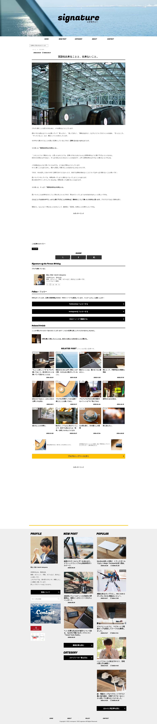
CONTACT (106, 718)
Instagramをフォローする (78, 311)
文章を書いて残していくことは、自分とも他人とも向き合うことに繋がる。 (65, 339)
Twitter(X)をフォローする (78, 304)
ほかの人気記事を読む (111, 708)
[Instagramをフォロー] (50, 284)
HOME (51, 718)
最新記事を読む (78, 645)
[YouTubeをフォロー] (53, 284)
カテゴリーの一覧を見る (78, 658)
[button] (94, 257)
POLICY (87, 718)
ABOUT (69, 718)
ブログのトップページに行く (78, 456)
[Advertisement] (78, 227)
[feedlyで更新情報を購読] (56, 284)
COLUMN (35, 248)
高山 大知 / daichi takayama (56, 275)
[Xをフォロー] (47, 284)
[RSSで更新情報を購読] (59, 284)
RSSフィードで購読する (79, 319)
